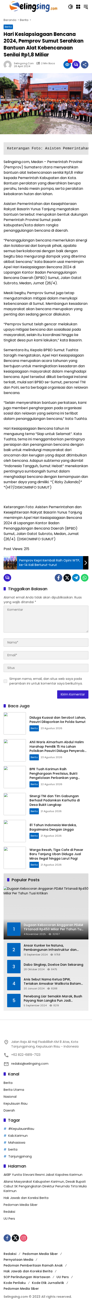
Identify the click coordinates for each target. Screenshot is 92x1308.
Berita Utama (14, 1089)
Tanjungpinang (20, 1156)
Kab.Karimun (18, 1135)
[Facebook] (58, 578)
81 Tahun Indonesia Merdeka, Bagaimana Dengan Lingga (53, 827)
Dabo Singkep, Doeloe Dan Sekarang (53, 965)
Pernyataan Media (18, 1259)
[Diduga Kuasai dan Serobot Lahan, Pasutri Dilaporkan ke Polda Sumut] (15, 723)
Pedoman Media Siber (21, 1205)
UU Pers (9, 1218)
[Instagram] (23, 1238)
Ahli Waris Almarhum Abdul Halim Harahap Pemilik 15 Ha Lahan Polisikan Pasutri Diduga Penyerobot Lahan (58, 748)
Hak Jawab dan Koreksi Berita (26, 1198)
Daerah (9, 1110)
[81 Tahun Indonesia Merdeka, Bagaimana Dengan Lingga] (15, 831)
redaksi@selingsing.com (29, 1063)
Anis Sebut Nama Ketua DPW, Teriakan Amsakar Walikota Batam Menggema (52, 981)
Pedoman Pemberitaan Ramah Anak (33, 1265)
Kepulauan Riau (15, 1103)
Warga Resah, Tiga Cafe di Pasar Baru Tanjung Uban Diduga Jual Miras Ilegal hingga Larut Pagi (56, 854)
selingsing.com (24, 63)
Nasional (10, 1096)
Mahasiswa (16, 1142)
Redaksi (9, 1211)
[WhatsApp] (84, 578)
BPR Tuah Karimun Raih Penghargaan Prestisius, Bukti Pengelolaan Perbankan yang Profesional (53, 775)
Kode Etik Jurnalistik (48, 1283)
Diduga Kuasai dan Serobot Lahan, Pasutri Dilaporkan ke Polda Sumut (57, 719)
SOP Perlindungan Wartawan (27, 1277)
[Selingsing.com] (33, 6)
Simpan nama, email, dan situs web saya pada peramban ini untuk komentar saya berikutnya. (46, 681)
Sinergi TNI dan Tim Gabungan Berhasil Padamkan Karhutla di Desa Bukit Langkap (54, 800)
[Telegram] (76, 578)
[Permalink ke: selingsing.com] (9, 65)
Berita (8, 27)
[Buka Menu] (78, 6)
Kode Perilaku (15, 1283)
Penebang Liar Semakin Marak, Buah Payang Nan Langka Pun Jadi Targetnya (53, 998)
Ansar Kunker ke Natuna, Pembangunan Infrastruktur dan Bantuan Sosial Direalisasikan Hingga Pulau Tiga (54, 947)
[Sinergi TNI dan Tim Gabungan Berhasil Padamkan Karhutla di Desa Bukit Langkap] (15, 804)
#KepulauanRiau (21, 1128)
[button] (70, 6)
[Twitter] (67, 578)
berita (12, 1149)
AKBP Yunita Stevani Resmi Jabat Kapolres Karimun (43, 1174)
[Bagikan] (84, 64)
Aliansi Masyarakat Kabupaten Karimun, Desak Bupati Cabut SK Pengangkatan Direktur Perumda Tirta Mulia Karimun (45, 1186)
